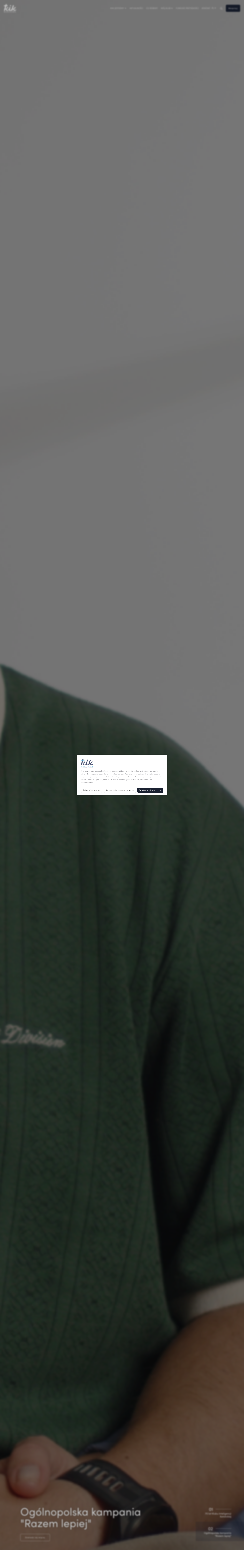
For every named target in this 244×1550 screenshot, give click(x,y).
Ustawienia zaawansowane (120, 790)
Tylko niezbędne (91, 790)
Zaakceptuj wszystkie (150, 790)
